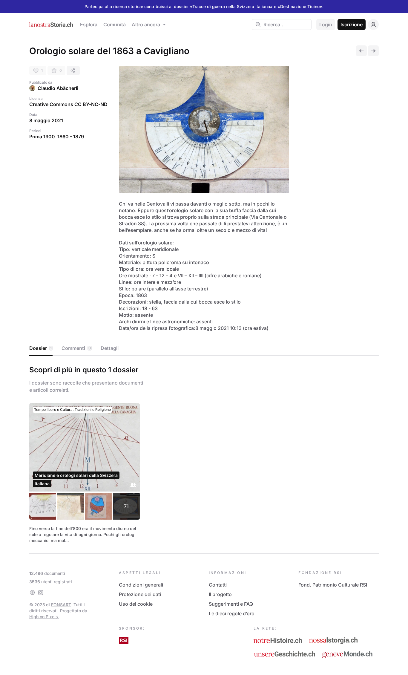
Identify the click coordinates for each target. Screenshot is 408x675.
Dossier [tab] (40, 348)
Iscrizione (351, 24)
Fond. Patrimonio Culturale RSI (332, 585)
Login (325, 24)
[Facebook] (32, 593)
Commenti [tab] (76, 348)
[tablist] (204, 348)
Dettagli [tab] (110, 348)
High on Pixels (44, 616)
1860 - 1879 (70, 137)
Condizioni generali (141, 585)
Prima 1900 (42, 137)
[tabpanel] (204, 453)
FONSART (61, 604)
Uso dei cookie (136, 604)
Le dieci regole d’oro (231, 613)
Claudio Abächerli (58, 88)
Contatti (218, 585)
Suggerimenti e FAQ (231, 604)
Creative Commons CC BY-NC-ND (68, 104)
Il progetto (220, 594)
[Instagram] (41, 593)
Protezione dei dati (140, 594)
